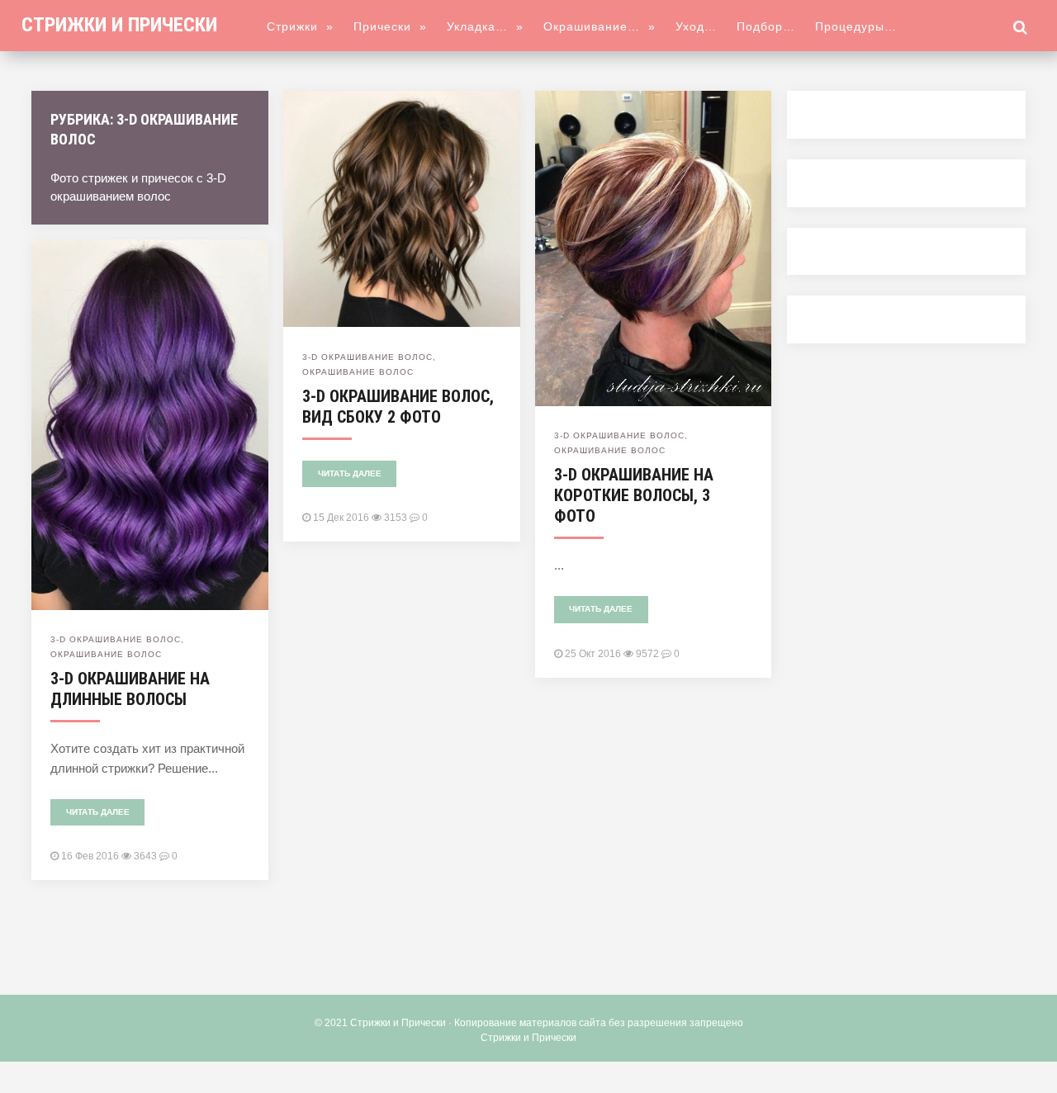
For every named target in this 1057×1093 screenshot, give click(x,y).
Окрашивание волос (358, 371)
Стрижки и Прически (119, 24)
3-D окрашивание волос (367, 357)
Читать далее (350, 473)
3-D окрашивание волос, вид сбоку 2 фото (398, 406)
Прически (390, 26)
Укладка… (485, 26)
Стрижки (300, 26)
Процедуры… (856, 26)
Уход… (696, 26)
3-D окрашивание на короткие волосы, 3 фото (633, 495)
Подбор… (766, 26)
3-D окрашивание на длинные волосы (130, 689)
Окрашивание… (599, 26)
